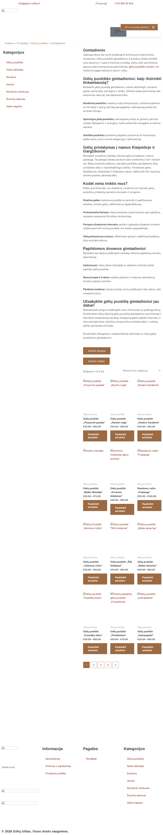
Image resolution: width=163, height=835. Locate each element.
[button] (135, 37)
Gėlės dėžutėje (14, 69)
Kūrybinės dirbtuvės (17, 91)
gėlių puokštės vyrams (141, 66)
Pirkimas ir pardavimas (58, 766)
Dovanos (11, 77)
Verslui (10, 84)
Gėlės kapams (14, 106)
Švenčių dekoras (15, 99)
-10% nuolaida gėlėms (136, 27)
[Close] (153, 27)
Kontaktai (91, 758)
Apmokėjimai (53, 758)
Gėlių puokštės (14, 62)
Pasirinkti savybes (93, 436)
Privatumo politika (56, 773)
